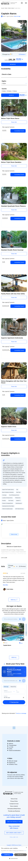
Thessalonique (12, 745)
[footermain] (14, 727)
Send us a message (21, 713)
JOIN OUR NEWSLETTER (14, 821)
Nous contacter (14, 806)
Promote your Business (14, 811)
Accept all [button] (7, 854)
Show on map (14, 534)
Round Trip (13, 686)
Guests (4, 88)
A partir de (5, 690)
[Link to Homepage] (5, 3)
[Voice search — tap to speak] (20, 619)
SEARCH (11, 95)
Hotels (6, 8)
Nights (4, 81)
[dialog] (14, 853)
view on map (17, 16)
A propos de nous (14, 803)
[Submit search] (23, 619)
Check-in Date (6, 74)
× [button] (26, 847)
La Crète (11, 747)
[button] (14, 858)
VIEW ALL (13, 599)
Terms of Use (14, 798)
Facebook (7, 840)
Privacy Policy (14, 801)
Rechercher (15, 702)
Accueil (2, 8)
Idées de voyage (13, 761)
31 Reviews (22, 54)
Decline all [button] (20, 854)
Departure (5, 696)
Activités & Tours (13, 764)
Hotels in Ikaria (11, 8)
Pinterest (18, 840)
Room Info (14, 122)
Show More (5, 584)
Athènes (11, 743)
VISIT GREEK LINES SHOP (13, 832)
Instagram (10, 840)
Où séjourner (12, 772)
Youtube (15, 840)
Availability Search (19, 130)
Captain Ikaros (7, 645)
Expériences (12, 762)
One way (6, 686)
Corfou (10, 748)
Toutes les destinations (14, 750)
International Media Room (14, 808)
